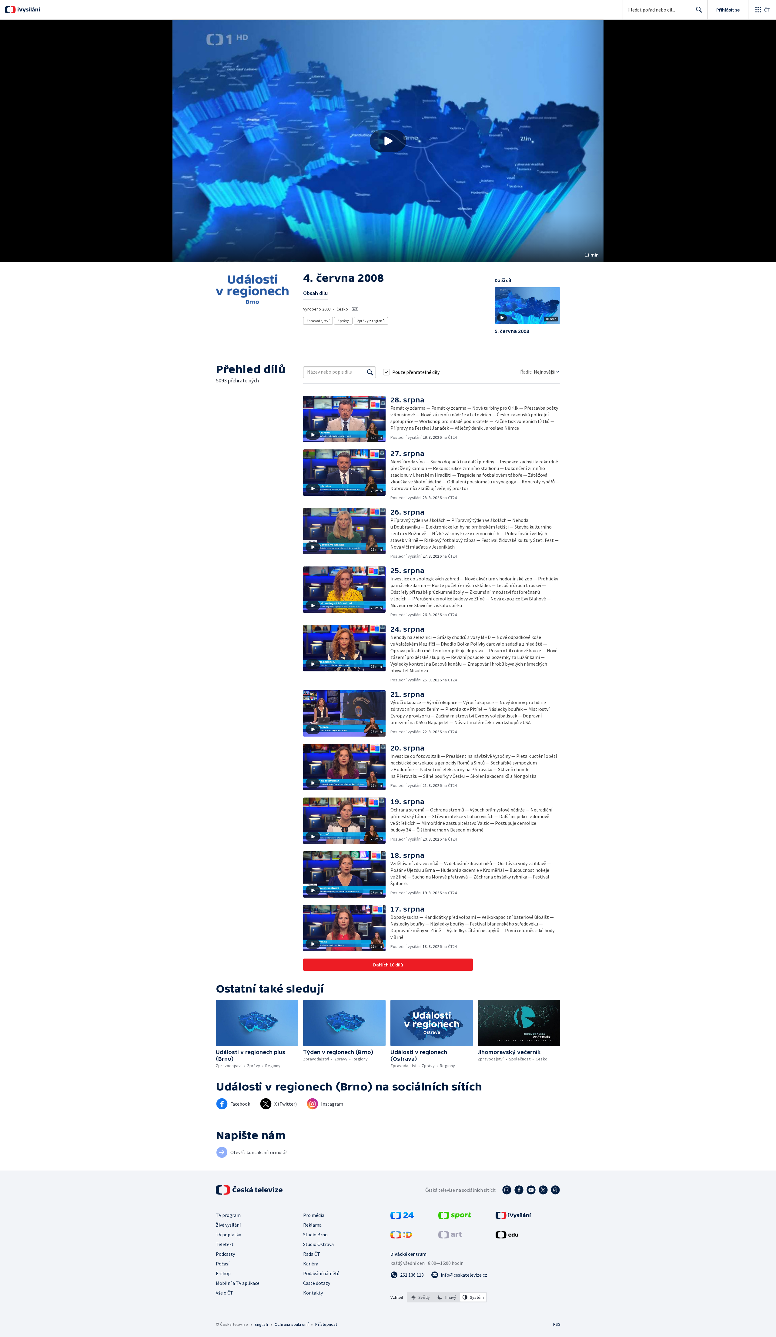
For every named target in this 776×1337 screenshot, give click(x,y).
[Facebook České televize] (519, 1190)
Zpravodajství (317, 320)
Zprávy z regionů (371, 320)
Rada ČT (311, 1254)
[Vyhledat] (370, 372)
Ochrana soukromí (292, 1324)
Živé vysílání (228, 1225)
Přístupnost (326, 1324)
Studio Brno (315, 1234)
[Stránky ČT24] (402, 1217)
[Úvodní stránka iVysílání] (28, 9)
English (261, 1324)
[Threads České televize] (555, 1190)
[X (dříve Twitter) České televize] (543, 1190)
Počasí (222, 1264)
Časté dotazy (316, 1283)
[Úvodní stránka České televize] (250, 1190)
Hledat (699, 9)
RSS (556, 1324)
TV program (228, 1215)
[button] (388, 141)
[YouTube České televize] (531, 1190)
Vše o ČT (224, 1293)
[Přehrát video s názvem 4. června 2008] (388, 141)
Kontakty (313, 1293)
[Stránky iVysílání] (513, 1217)
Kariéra (310, 1264)
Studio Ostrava (318, 1244)
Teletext (225, 1244)
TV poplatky (228, 1234)
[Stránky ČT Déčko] (401, 1237)
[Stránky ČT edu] (507, 1237)
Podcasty (225, 1254)
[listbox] (447, 1297)
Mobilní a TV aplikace (237, 1283)
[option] (420, 1297)
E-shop (223, 1273)
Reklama (312, 1225)
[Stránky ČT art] (450, 1237)
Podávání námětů (321, 1273)
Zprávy (343, 320)
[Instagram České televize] (507, 1190)
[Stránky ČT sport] (454, 1217)
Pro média (313, 1215)
